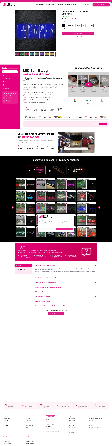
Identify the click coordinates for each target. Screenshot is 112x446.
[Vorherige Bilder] (13, 207)
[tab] (10, 71)
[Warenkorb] (90, 5)
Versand (72, 18)
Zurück (15, 30)
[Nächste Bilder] (99, 207)
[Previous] (3, 1)
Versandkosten (81, 38)
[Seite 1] (54, 240)
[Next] (108, 1)
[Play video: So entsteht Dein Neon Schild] (88, 84)
